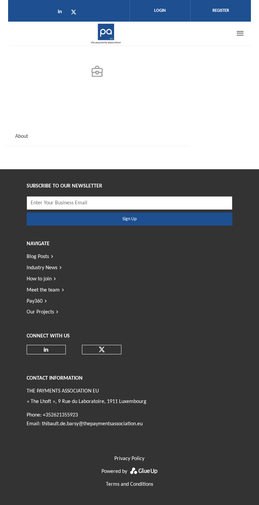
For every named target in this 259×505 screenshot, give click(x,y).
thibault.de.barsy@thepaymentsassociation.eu (92, 424)
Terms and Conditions (129, 484)
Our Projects (40, 312)
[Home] (106, 33)
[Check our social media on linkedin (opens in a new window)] (62, 13)
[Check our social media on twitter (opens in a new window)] (76, 13)
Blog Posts (38, 256)
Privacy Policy (129, 458)
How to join (39, 279)
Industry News (42, 268)
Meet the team (43, 290)
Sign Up (129, 219)
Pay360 (34, 301)
